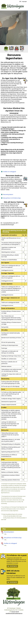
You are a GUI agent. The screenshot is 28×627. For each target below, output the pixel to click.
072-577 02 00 (15, 611)
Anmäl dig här (13, 566)
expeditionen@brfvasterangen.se (14, 613)
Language (24, 1)
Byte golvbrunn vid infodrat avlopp (12, 198)
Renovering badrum (8, 194)
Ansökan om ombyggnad (9, 171)
